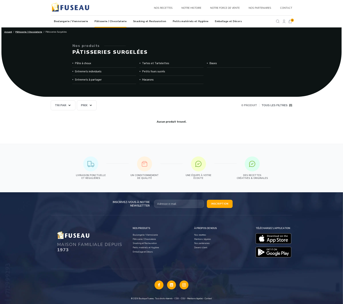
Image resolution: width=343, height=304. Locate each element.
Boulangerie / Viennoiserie (71, 21)
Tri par (60, 105)
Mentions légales (202, 239)
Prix (84, 105)
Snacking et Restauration (149, 21)
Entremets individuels (88, 71)
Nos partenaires (260, 8)
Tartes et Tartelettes (155, 63)
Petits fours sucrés (153, 71)
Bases (213, 63)
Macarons (148, 79)
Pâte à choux (83, 63)
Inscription (219, 203)
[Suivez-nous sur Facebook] (159, 284)
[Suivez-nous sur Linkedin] (171, 284)
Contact (286, 8)
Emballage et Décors (228, 21)
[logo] (71, 8)
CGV (176, 298)
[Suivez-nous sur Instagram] (184, 284)
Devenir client (200, 247)
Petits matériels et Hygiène (190, 21)
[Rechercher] (278, 21)
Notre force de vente (225, 8)
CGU (183, 298)
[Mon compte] (284, 21)
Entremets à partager (88, 79)
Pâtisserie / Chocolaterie (110, 21)
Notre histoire (191, 8)
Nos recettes (163, 8)
